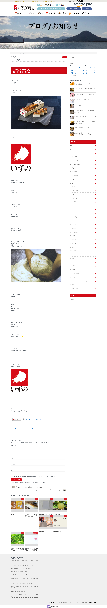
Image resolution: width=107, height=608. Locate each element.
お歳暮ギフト (73, 183)
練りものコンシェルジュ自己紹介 (78, 281)
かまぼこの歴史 (74, 190)
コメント (13, 445)
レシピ (72, 220)
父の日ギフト (73, 269)
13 (72, 70)
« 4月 (71, 75)
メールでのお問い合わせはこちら (51, 8)
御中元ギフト (73, 250)
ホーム (13, 53)
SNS (71, 149)
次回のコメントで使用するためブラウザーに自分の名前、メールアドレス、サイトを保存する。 (34, 476)
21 (75, 72)
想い (71, 254)
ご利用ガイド (71, 1)
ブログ (17, 53)
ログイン (86, 8)
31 (86, 73)
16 (83, 70)
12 (94, 69)
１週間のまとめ (74, 288)
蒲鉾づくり (73, 284)
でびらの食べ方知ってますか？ (82, 127)
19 (94, 70)
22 (79, 72)
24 (86, 72)
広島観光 (72, 247)
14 (75, 70)
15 (79, 70)
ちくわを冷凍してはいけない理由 (82, 99)
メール (13, 464)
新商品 (72, 258)
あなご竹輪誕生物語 (75, 164)
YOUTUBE (72, 153)
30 (83, 73)
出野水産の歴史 (74, 232)
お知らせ (72, 186)
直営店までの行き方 (75, 273)
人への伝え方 (73, 228)
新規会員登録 (73, 8)
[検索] (94, 59)
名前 (12, 458)
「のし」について (74, 156)
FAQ (71, 145)
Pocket (34, 429)
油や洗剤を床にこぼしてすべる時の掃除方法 (84, 94)
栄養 (71, 262)
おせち (72, 179)
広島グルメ (73, 243)
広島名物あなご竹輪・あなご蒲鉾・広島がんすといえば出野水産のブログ (72, 602)
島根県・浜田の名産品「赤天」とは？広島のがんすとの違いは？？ (84, 122)
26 (94, 72)
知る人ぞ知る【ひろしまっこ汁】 (82, 105)
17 (86, 70)
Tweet (14, 429)
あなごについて (74, 160)
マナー (72, 213)
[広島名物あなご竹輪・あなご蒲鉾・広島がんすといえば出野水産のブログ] (24, 9)
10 (86, 69)
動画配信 (72, 235)
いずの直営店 (73, 171)
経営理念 (72, 277)
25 (90, 72)
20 (72, 72)
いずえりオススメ (74, 168)
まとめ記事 (73, 202)
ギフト (72, 205)
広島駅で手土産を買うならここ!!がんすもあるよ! (85, 117)
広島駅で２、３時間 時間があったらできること (84, 89)
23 (83, 72)
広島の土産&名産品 (75, 239)
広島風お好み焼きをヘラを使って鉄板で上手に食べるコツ (84, 111)
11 (90, 69)
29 (79, 73)
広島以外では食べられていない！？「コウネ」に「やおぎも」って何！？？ (84, 133)
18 (90, 70)
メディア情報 (73, 217)
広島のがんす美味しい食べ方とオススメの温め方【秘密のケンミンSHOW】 (84, 83)
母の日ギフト (73, 266)
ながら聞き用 (73, 198)
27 (72, 73)
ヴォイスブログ (74, 224)
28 (75, 73)
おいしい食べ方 (74, 175)
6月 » (74, 75)
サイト (12, 470)
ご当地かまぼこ (74, 194)
